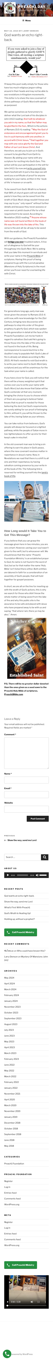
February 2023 (11, 1059)
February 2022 (11, 1082)
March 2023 (10, 1053)
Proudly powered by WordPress (18, 1354)
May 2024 (9, 978)
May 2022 (9, 1070)
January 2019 (10, 1117)
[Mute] (37, 875)
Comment (10, 734)
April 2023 (9, 1047)
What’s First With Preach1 (17, 907)
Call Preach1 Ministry (23, 932)
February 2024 (11, 995)
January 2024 (11, 1001)
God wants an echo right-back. (19, 896)
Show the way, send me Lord (18, 901)
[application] (26, 875)
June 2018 (9, 1140)
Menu (28, 20)
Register (8, 1181)
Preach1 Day (32, 7)
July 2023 (9, 1030)
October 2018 (11, 1128)
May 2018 (9, 1146)
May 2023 (9, 1041)
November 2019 (12, 1111)
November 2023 (12, 1007)
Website (8, 803)
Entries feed (10, 1193)
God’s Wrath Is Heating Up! (17, 913)
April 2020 (9, 1099)
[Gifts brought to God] (26, 294)
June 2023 (9, 1036)
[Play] (8, 875)
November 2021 (12, 1093)
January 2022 (11, 1088)
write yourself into (36, 168)
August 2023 (10, 1024)
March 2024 (10, 989)
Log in (7, 1187)
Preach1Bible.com (13, 694)
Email (7, 788)
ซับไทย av (9, 951)
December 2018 (12, 1123)
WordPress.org (11, 1204)
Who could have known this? (31, 951)
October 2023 (11, 1012)
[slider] (43, 874)
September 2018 (12, 1134)
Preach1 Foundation (14, 1163)
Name (8, 774)
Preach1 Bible (34, 256)
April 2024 (9, 983)
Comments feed (12, 1198)
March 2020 (10, 1105)
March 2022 (10, 1076)
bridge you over (16, 242)
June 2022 (9, 1065)
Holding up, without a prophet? (19, 919)
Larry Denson (31, 31)
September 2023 (12, 1018)
